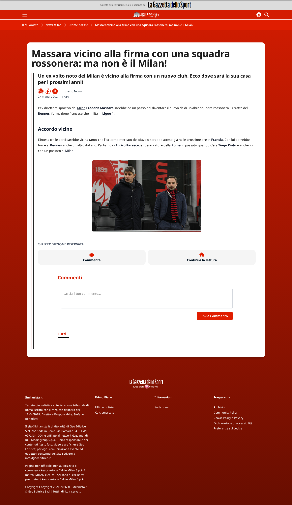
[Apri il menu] (25, 14)
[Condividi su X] (55, 91)
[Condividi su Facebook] (48, 91)
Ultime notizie (78, 25)
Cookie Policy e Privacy (228, 418)
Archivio (219, 407)
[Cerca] (267, 14)
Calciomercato (104, 412)
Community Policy (225, 412)
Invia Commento (214, 316)
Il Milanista (30, 25)
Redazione (161, 407)
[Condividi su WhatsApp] (41, 91)
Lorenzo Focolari (73, 91)
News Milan (53, 25)
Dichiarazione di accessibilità (233, 423)
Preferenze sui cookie (228, 428)
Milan (81, 108)
